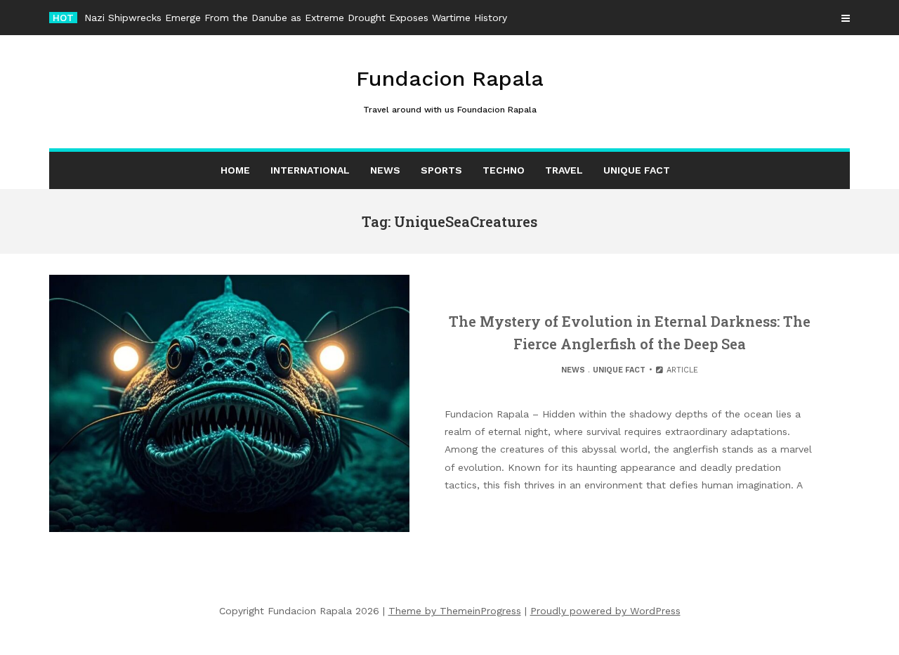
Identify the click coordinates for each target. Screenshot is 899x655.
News (385, 170)
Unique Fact (636, 170)
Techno (504, 170)
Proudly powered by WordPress (605, 610)
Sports (441, 170)
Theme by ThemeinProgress (454, 610)
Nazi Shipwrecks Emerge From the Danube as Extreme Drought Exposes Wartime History (295, 17)
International (310, 170)
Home (235, 170)
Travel (564, 170)
